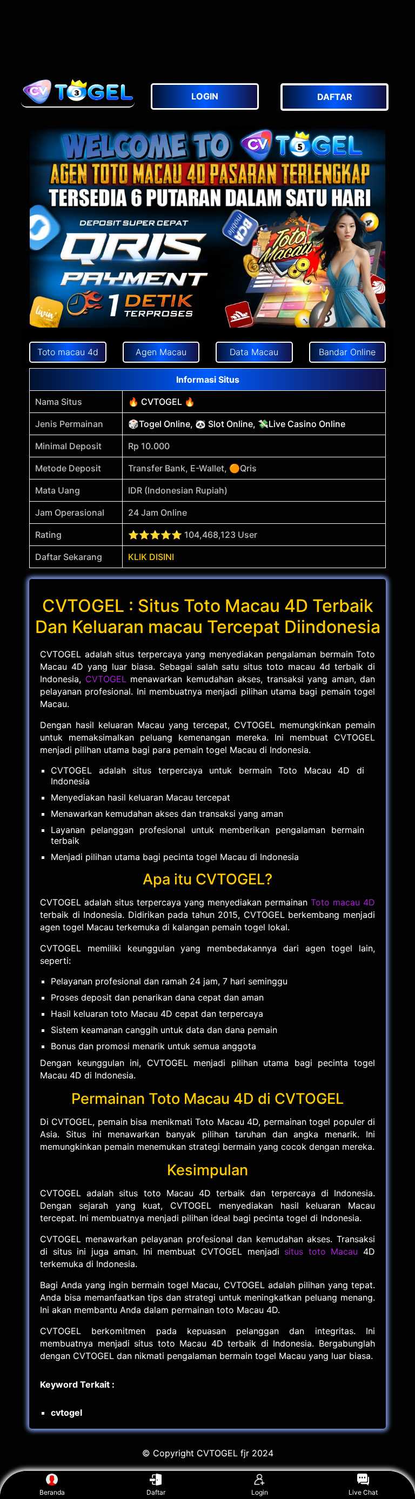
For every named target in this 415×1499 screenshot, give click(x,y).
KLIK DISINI (151, 556)
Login (259, 1492)
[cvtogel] (78, 91)
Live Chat (363, 1492)
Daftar (155, 1492)
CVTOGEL (105, 679)
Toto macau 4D (343, 902)
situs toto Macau (321, 1251)
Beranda (52, 1492)
